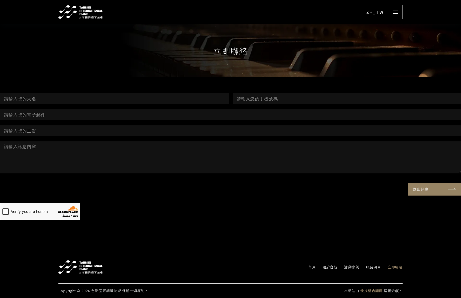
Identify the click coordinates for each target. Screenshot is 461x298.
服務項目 (373, 267)
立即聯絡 (395, 267)
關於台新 (330, 267)
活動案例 (351, 267)
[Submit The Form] (434, 189)
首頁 (312, 267)
